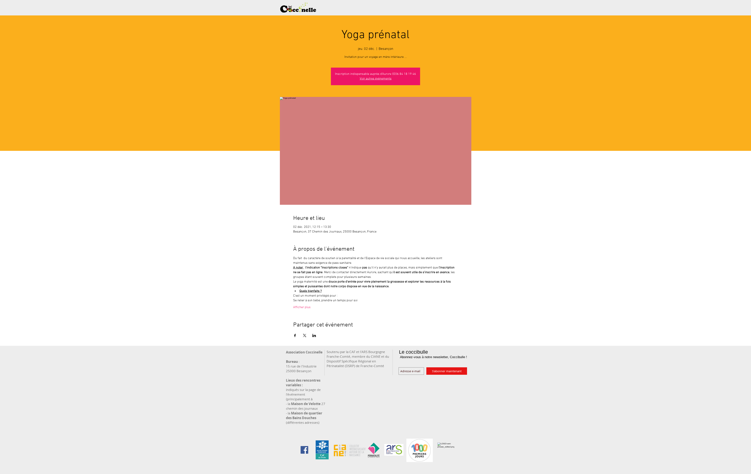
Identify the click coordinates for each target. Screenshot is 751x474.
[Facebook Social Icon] (304, 450)
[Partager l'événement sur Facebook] (295, 335)
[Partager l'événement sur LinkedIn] (314, 335)
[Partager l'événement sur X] (304, 335)
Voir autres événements (376, 79)
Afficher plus (302, 307)
